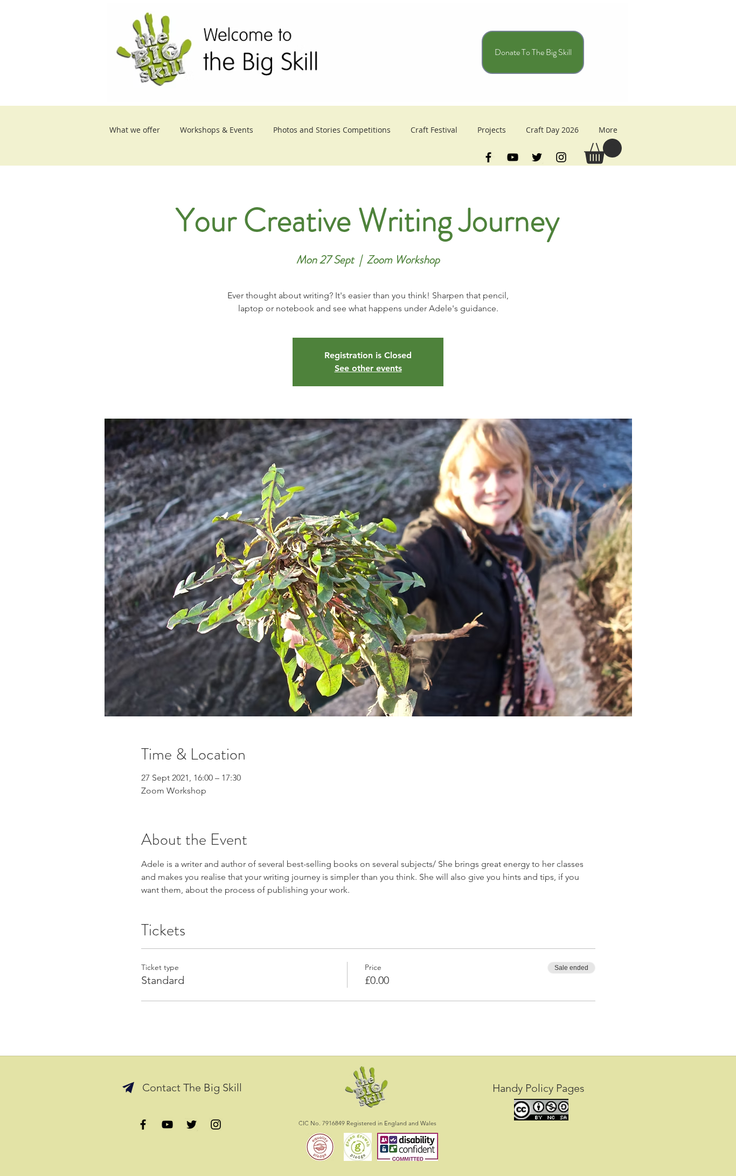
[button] (603, 151)
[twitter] (537, 157)
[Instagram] (561, 157)
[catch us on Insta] (216, 1124)
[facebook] (488, 157)
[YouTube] (512, 157)
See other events (368, 368)
